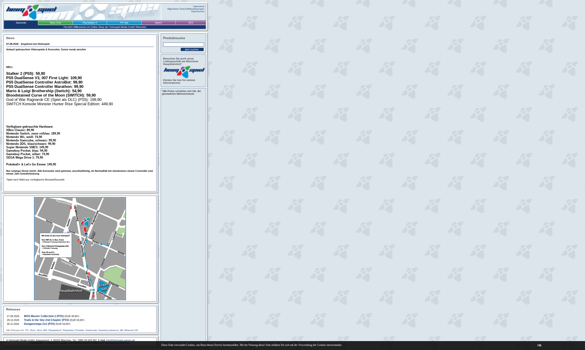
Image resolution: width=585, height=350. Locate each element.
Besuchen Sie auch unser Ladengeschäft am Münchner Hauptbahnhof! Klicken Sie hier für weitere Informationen (180, 70)
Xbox (32, 330)
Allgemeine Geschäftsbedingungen (186, 9)
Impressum (199, 6)
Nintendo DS (131, 330)
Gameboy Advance (108, 330)
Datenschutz (198, 11)
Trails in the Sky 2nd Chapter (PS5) (46, 320)
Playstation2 (54, 330)
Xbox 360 (42, 330)
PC (27, 330)
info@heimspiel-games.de (120, 340)
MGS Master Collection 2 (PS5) (44, 316)
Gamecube (91, 330)
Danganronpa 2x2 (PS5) (39, 324)
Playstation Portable (73, 330)
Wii (121, 330)
